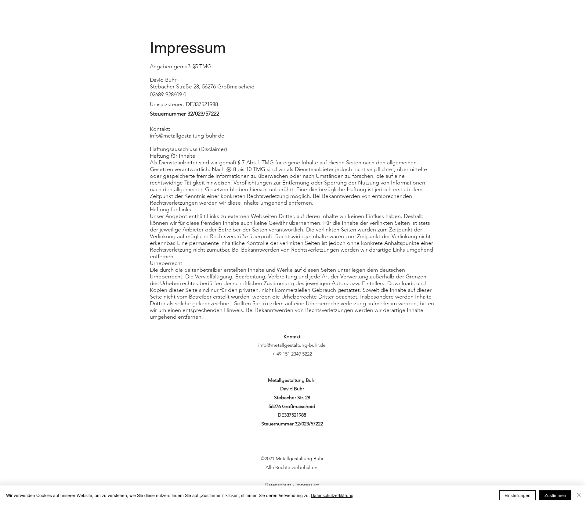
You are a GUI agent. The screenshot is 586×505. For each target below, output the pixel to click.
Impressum (307, 485)
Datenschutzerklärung (332, 495)
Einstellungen (517, 495)
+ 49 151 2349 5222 (292, 354)
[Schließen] (578, 495)
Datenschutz (278, 485)
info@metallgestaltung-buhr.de (187, 135)
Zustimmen (555, 495)
